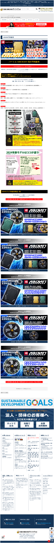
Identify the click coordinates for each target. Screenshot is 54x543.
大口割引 (23, 19)
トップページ (3, 28)
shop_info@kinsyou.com (7, 454)
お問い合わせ (30, 19)
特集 (6, 28)
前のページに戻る (4, 31)
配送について (32, 435)
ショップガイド (48, 475)
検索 (36, 9)
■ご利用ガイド (46, 478)
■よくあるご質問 (46, 485)
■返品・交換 (45, 483)
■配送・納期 (45, 481)
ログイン (10, 19)
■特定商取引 (45, 490)
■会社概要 (45, 486)
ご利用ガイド (17, 19)
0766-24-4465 (9, 523)
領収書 (16, 464)
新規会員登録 (4, 19)
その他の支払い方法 (19, 459)
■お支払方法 (45, 479)
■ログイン (45, 493)
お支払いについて (20, 435)
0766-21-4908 (25, 523)
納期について (45, 435)
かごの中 (36, 19)
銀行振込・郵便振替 (19, 450)
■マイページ (45, 491)
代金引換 (16, 442)
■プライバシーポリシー (47, 488)
